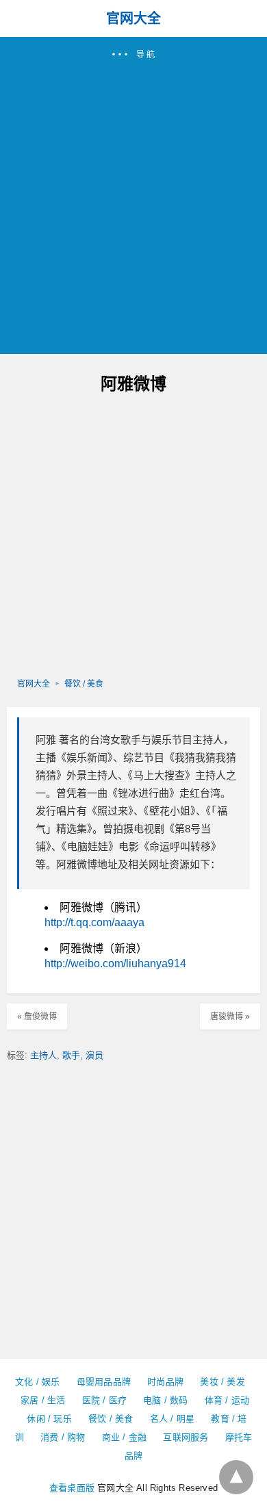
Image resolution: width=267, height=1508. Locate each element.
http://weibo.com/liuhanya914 (115, 963)
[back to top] (236, 1477)
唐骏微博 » (230, 1016)
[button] (133, 195)
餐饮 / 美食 (83, 684)
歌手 (71, 1055)
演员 (94, 1055)
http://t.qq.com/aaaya (94, 922)
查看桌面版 (71, 1488)
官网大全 (133, 18)
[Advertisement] (133, 201)
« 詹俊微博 (37, 1016)
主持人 (43, 1055)
